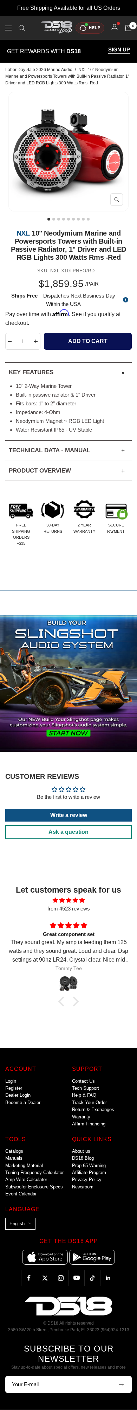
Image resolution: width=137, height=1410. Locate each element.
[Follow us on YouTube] (76, 1278)
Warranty (81, 1116)
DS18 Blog (83, 1158)
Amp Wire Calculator (26, 1179)
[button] (63, 1001)
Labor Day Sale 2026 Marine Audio (38, 69)
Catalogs (14, 1151)
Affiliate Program (89, 1172)
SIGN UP (119, 50)
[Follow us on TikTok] (92, 1278)
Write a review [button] (68, 815)
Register (13, 1088)
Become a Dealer (22, 1102)
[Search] (22, 28)
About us (81, 1151)
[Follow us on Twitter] (45, 1278)
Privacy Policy (87, 1179)
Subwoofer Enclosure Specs (34, 1186)
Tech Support (85, 1088)
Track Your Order (89, 1102)
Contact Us (83, 1081)
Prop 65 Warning (89, 1165)
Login (10, 1081)
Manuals (13, 1158)
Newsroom (82, 1186)
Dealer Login (18, 1095)
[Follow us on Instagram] (60, 1278)
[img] (68, 900)
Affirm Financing (88, 1123)
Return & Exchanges (93, 1109)
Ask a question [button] (68, 832)
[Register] (122, 1384)
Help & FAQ (84, 1095)
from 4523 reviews (68, 909)
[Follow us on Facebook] (29, 1278)
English (17, 1223)
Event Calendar (21, 1193)
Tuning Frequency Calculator (34, 1172)
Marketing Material (24, 1165)
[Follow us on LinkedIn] (108, 1278)
